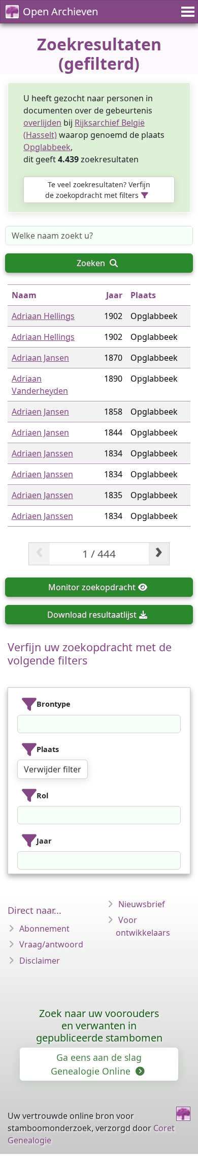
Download (92, 614)
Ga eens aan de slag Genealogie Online (96, 1064)
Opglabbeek (47, 147)
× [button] (174, 724)
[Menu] (186, 12)
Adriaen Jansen (40, 411)
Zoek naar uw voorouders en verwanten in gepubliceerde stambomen (99, 1025)
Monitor (92, 587)
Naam (24, 295)
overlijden (42, 122)
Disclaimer (39, 960)
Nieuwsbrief (141, 904)
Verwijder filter (52, 769)
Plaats (143, 295)
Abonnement (44, 928)
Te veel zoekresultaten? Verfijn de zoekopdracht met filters (97, 190)
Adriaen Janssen (42, 453)
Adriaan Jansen (40, 357)
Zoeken (92, 263)
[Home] (183, 1114)
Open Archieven (60, 11)
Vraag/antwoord (51, 944)
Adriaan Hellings (43, 316)
